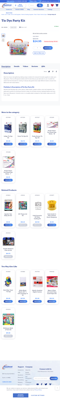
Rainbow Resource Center (7, 367)
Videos (25, 66)
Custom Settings (37, 395)
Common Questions (39, 9)
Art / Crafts (7, 14)
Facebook (56, 71)
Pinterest (53, 71)
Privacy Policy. (38, 390)
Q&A (43, 66)
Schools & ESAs (20, 9)
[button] (48, 5)
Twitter (49, 71)
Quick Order (9, 13)
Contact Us (9, 9)
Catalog (27, 385)
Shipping (20, 382)
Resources (20, 377)
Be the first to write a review (40, 33)
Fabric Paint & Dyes (42, 14)
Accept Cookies (20, 395)
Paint (35, 14)
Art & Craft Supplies (16, 14)
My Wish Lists (52, 5)
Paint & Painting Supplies (27, 14)
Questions (20, 375)
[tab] (5, 67)
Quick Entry (21, 380)
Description (5, 66)
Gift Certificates (28, 381)
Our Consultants (28, 377)
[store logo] (7, 5)
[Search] (40, 5)
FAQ (19, 372)
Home (2, 14)
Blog (28, 9)
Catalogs (50, 9)
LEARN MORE (33, 1)
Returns (20, 385)
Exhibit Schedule (27, 373)
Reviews (35, 66)
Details (16, 66)
